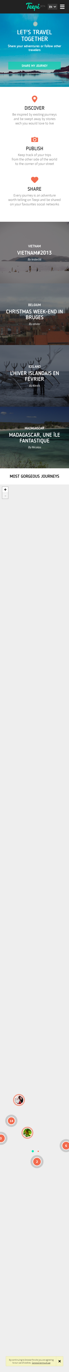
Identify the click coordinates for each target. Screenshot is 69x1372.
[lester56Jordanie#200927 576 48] (27, 1133)
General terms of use (41, 1362)
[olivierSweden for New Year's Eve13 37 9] (19, 1100)
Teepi (34, 7)
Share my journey (35, 66)
